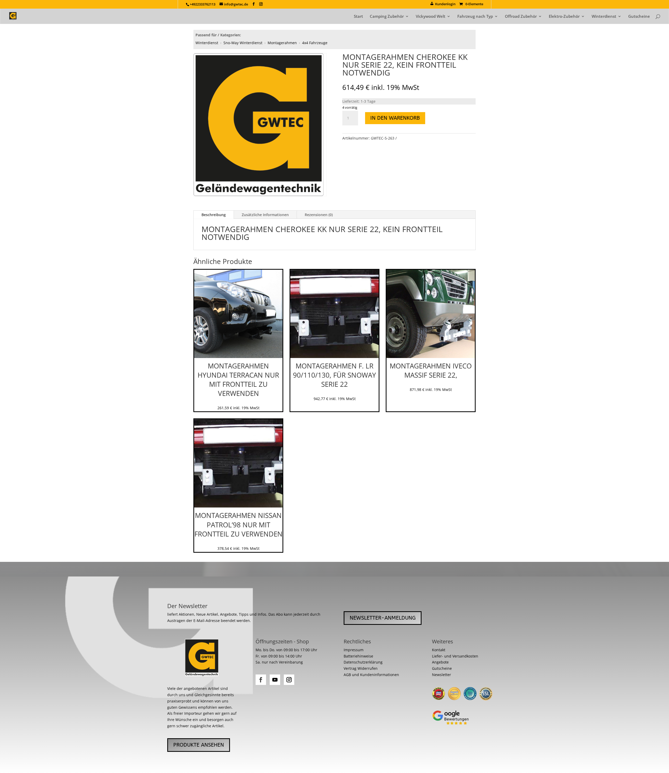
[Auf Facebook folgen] (261, 679)
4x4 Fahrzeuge (314, 42)
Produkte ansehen (198, 745)
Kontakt (438, 649)
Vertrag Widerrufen (361, 668)
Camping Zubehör (387, 16)
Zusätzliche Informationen (265, 214)
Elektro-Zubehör (564, 16)
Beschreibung (213, 214)
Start (358, 16)
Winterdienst (604, 16)
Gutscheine (639, 16)
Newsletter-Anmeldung (383, 618)
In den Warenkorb (395, 118)
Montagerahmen (282, 42)
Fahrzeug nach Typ (475, 16)
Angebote (440, 662)
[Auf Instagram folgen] (289, 679)
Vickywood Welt (430, 16)
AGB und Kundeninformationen (371, 674)
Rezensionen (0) (319, 214)
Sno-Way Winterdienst (242, 42)
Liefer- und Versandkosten (455, 656)
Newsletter (441, 674)
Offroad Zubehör (521, 16)
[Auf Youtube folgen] (275, 679)
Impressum (354, 649)
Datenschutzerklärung (363, 662)
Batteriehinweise (358, 656)
